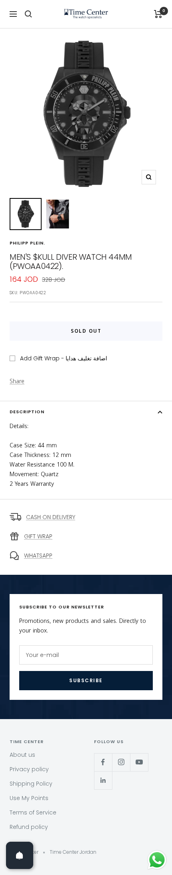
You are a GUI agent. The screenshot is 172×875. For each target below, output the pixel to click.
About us (22, 755)
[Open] (19, 855)
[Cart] (158, 14)
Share (17, 381)
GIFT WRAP (38, 536)
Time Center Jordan (73, 852)
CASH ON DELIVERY (50, 517)
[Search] (28, 14)
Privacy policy (29, 769)
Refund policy (29, 827)
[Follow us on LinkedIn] (103, 780)
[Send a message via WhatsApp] (157, 860)
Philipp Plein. (27, 243)
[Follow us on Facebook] (103, 762)
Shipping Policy (31, 784)
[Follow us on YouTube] (139, 762)
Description (27, 411)
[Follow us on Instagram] (121, 762)
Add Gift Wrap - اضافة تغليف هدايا (63, 358)
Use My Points (29, 798)
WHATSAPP (38, 556)
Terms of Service (33, 812)
